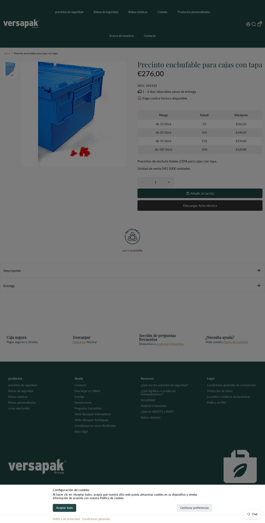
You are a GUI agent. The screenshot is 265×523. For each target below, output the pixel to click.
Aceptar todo (64, 508)
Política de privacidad (66, 519)
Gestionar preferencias (194, 508)
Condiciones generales (96, 519)
